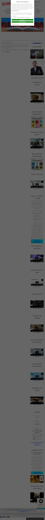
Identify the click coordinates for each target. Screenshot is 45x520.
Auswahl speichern (22, 22)
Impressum (17, 24)
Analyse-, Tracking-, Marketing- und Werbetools (21, 17)
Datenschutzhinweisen (15, 10)
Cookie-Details (14, 24)
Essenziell (14, 16)
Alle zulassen (22, 19)
